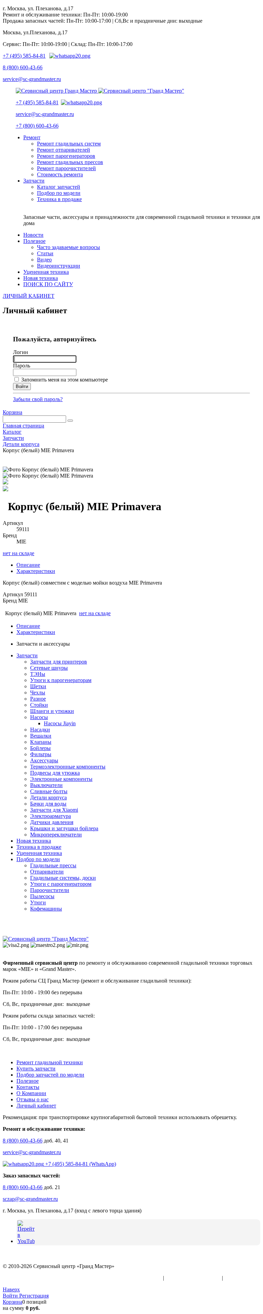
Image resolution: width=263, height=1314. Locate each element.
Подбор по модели (38, 859)
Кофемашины (46, 909)
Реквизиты (237, 1278)
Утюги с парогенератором (60, 884)
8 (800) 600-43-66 (22, 67)
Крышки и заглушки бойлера (64, 828)
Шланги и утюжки (52, 711)
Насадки (40, 729)
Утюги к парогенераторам (60, 680)
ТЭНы (37, 674)
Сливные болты (48, 791)
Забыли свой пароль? (38, 399)
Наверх (11, 1289)
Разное (38, 699)
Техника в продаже (38, 847)
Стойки (39, 705)
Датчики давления (51, 822)
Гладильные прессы (53, 865)
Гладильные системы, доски (63, 878)
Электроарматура (50, 816)
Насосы (39, 717)
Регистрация (34, 1296)
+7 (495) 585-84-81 (24, 56)
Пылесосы (42, 896)
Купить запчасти (35, 1068)
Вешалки (40, 736)
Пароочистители (49, 890)
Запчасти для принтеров (58, 662)
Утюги (38, 902)
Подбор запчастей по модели (50, 1075)
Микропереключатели (56, 834)
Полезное (27, 1081)
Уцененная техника (39, 853)
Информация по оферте (193, 1278)
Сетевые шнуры (49, 668)
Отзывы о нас (32, 1099)
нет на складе (18, 553)
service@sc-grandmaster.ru (32, 79)
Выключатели (46, 785)
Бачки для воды (48, 804)
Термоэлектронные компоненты (67, 767)
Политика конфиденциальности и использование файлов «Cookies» (82, 1278)
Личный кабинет (36, 1105)
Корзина (12, 412)
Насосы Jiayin (60, 723)
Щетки (38, 686)
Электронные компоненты (61, 779)
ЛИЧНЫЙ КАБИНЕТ (28, 296)
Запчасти (27, 655)
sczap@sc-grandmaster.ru (30, 1199)
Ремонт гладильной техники (49, 1062)
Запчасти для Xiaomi (54, 810)
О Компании (31, 1093)
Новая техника (33, 841)
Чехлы (37, 692)
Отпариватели (47, 872)
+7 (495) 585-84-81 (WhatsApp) (80, 1164)
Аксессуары (44, 760)
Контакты (27, 1087)
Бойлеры (40, 748)
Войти (11, 1296)
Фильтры (40, 754)
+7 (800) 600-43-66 (37, 126)
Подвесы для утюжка (55, 773)
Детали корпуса (48, 797)
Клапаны (40, 742)
